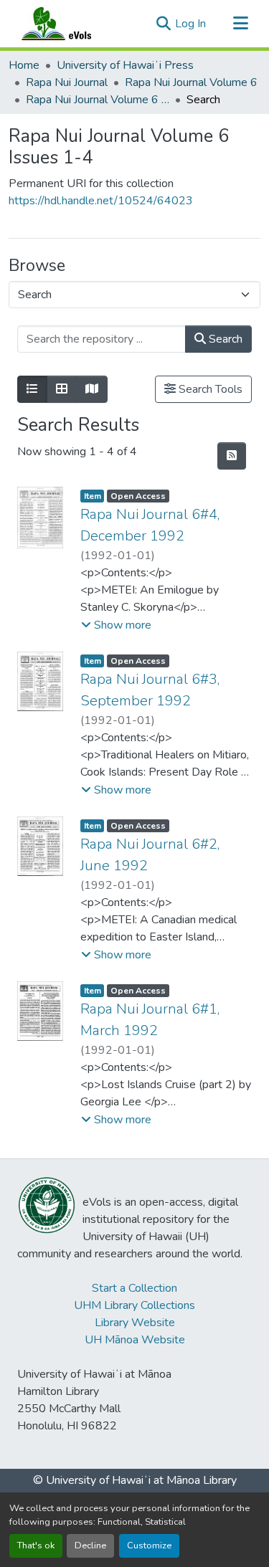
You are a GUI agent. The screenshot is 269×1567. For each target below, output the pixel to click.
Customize (149, 1545)
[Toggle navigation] (240, 23)
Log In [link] (190, 24)
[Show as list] (32, 389)
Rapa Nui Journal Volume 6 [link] (191, 82)
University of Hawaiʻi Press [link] (125, 65)
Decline (90, 1545)
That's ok (36, 1545)
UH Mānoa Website (135, 1340)
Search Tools (209, 389)
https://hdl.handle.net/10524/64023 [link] (101, 201)
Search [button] (224, 339)
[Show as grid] (62, 389)
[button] (70, 24)
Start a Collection (134, 1288)
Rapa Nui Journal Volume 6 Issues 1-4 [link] (97, 100)
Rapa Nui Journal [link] (67, 82)
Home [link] (24, 65)
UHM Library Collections (134, 1305)
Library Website (135, 1322)
